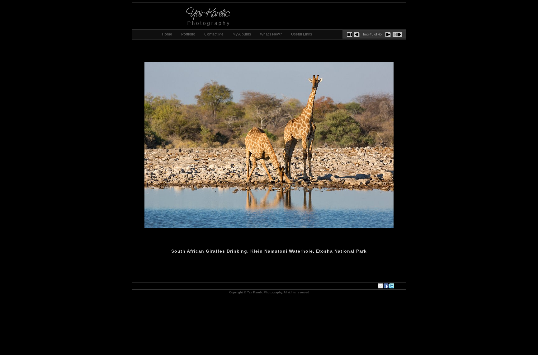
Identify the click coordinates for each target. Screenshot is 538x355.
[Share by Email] (381, 285)
